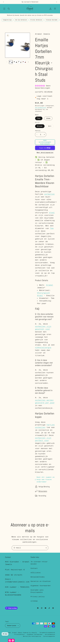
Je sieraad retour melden (39, 563)
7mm (38, 118)
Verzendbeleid (50, 634)
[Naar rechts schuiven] (28, 62)
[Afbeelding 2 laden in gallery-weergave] (15, 62)
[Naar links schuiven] (7, 62)
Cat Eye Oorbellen (21, 19)
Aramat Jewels (17, 632)
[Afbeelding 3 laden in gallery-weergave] (19, 62)
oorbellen (49, 194)
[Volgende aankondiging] (56, 2)
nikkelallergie (43, 347)
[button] (4, 8)
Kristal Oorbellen (36, 19)
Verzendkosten (40, 107)
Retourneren (43, 491)
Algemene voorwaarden (34, 634)
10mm (48, 118)
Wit (51, 126)
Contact (34, 568)
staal (52, 213)
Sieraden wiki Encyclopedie (37, 591)
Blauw (39, 126)
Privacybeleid (19, 634)
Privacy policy (38, 596)
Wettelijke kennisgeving (32, 636)
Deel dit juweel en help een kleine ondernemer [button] (46, 479)
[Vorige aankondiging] (3, 2)
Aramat (49, 285)
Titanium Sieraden (51, 19)
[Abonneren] (46, 547)
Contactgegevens (49, 636)
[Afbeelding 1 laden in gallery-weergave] (10, 62)
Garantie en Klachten (41, 581)
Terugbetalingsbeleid (47, 632)
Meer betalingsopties (45, 152)
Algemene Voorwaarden (41, 585)
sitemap (34, 601)
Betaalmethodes (38, 577)
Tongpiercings (7, 19)
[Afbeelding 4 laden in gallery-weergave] (24, 62)
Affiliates (36, 572)
